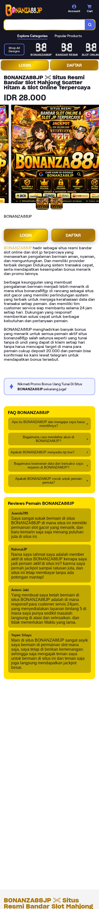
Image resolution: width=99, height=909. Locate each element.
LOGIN (25, 65)
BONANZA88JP (18, 248)
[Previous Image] (4, 155)
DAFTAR (74, 65)
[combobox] (44, 25)
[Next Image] (95, 155)
